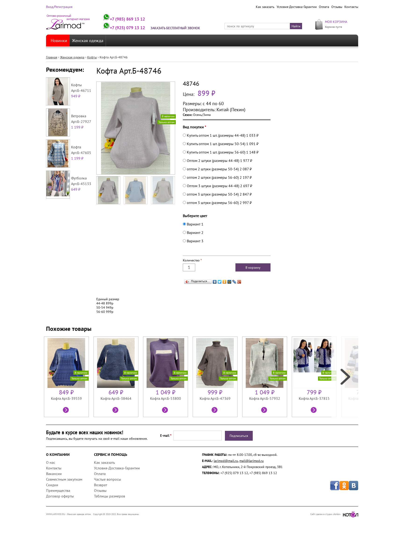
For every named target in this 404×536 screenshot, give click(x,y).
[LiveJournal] (234, 282)
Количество (192, 260)
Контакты (351, 7)
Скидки (52, 484)
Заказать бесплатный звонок (175, 28)
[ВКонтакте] (214, 282)
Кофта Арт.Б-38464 (116, 398)
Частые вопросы (107, 479)
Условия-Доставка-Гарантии (297, 7)
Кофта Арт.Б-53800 (165, 398)
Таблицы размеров (109, 496)
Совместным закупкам (64, 479)
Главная (51, 57)
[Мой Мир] (229, 282)
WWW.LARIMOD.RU (55, 514)
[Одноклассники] (224, 282)
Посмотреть (66, 410)
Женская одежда (87, 40)
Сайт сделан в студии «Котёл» (325, 514)
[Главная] (68, 24)
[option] (69, 376)
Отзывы (336, 7)
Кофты (92, 57)
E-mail (165, 435)
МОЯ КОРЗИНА (336, 22)
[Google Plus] (239, 282)
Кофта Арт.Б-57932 (264, 398)
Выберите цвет (195, 215)
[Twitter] (219, 282)
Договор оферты (60, 496)
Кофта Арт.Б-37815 (314, 398)
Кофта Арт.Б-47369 (215, 398)
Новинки (59, 40)
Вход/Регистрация (59, 7)
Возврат (100, 484)
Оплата (324, 7)
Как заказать (265, 7)
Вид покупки (194, 127)
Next (344, 376)
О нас (50, 462)
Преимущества (58, 490)
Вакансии (54, 473)
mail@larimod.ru (251, 461)
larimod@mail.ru (226, 461)
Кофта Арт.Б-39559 (66, 398)
